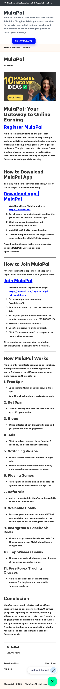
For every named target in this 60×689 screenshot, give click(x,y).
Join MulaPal (18, 280)
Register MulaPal (23, 127)
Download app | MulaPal (21, 196)
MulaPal (14, 12)
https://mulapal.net (19, 209)
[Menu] (7, 41)
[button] (23, 41)
